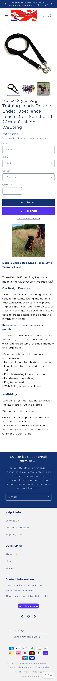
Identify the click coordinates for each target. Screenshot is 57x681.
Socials (10, 567)
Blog (8, 561)
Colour (6, 157)
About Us (11, 554)
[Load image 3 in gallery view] (43, 89)
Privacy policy (42, 667)
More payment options (28, 218)
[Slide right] (54, 90)
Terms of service (20, 672)
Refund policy (25, 667)
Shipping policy (39, 672)
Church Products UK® (26, 663)
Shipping (21, 138)
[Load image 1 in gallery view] (13, 89)
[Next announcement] (52, 4)
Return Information (17, 527)
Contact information (30, 676)
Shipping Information (18, 534)
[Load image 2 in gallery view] (28, 89)
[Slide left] (3, 90)
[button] (6, 15)
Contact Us (12, 520)
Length (6, 171)
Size (4, 143)
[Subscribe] (47, 497)
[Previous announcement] (5, 4)
